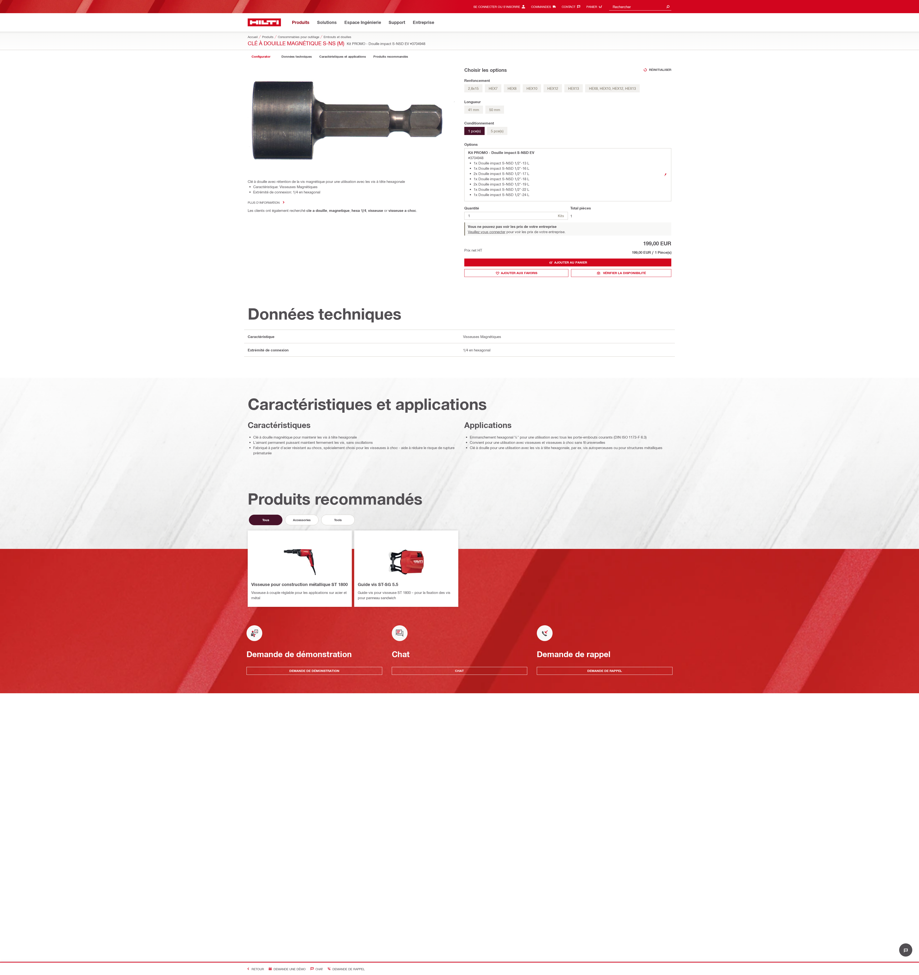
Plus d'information (264, 202)
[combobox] (640, 7)
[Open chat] (905, 950)
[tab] (261, 56)
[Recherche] (668, 7)
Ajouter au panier (570, 262)
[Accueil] (264, 22)
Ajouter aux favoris (519, 273)
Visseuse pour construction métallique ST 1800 (299, 584)
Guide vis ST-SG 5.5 (378, 584)
